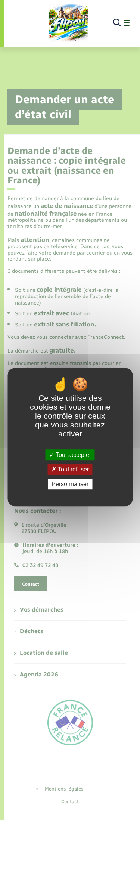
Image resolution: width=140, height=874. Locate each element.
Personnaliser (70, 484)
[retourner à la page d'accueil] (68, 23)
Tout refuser (72, 469)
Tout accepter (72, 455)
